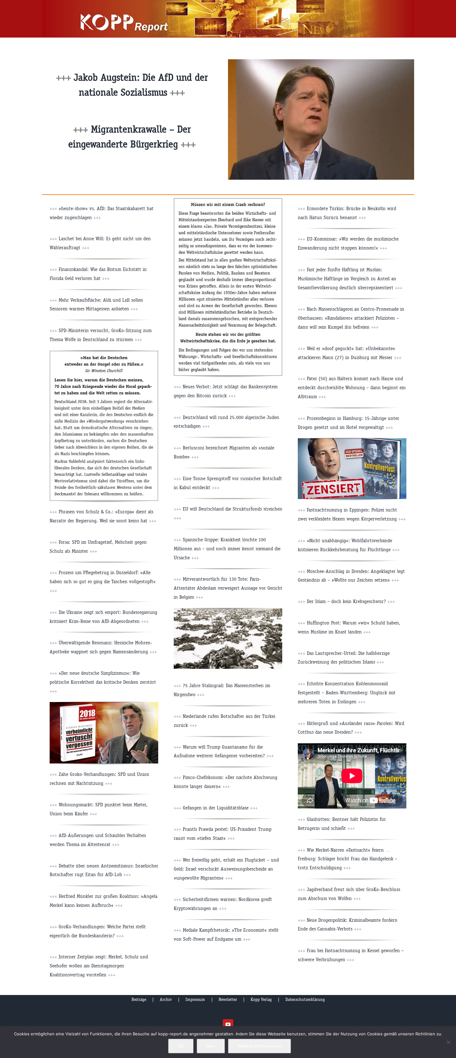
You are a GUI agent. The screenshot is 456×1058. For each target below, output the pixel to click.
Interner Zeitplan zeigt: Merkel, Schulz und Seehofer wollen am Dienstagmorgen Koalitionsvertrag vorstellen (99, 966)
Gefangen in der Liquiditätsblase (220, 808)
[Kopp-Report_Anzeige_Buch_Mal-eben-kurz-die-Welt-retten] (104, 353)
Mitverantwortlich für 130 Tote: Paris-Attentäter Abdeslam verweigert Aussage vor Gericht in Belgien (228, 588)
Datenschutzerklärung (305, 999)
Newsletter (228, 999)
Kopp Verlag (261, 999)
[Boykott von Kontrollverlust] (352, 440)
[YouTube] (228, 1024)
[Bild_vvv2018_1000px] (104, 704)
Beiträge (139, 999)
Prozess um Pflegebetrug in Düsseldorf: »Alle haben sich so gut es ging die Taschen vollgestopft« (103, 581)
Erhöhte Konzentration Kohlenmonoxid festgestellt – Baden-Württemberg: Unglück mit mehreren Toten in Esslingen (347, 693)
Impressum (195, 999)
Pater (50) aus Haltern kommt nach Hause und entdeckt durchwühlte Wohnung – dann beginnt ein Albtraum (352, 387)
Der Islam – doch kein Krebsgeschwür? (351, 601)
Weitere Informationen (259, 1045)
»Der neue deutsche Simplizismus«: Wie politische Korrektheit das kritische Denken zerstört (103, 682)
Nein (210, 1045)
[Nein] (448, 1042)
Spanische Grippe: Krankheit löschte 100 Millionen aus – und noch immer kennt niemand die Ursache (227, 549)
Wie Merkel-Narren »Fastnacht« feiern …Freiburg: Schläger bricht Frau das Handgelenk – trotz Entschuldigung (347, 859)
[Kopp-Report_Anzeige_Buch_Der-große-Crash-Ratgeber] (228, 200)
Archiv (166, 999)
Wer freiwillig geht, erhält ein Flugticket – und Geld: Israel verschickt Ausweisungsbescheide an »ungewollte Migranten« (226, 869)
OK (181, 1045)
